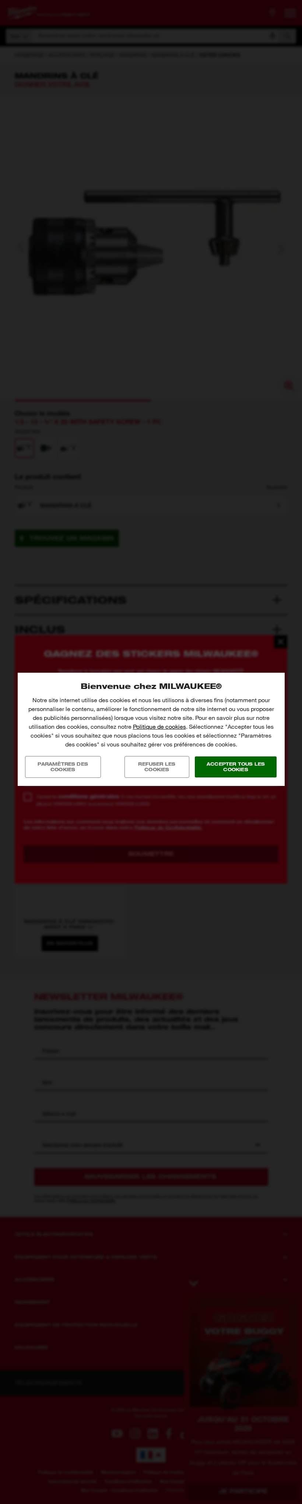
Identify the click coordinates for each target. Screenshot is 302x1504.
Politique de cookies (159, 727)
